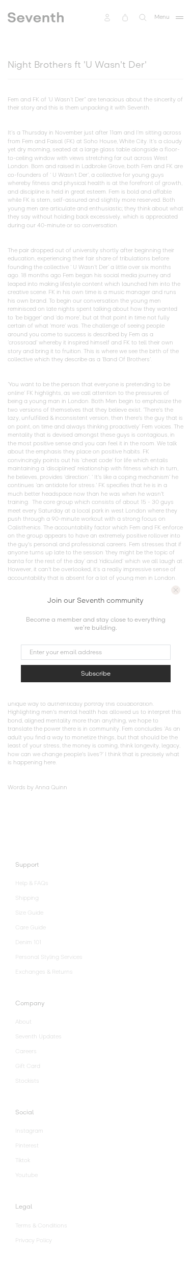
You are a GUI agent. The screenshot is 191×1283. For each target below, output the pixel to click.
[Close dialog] (176, 590)
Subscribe (96, 673)
